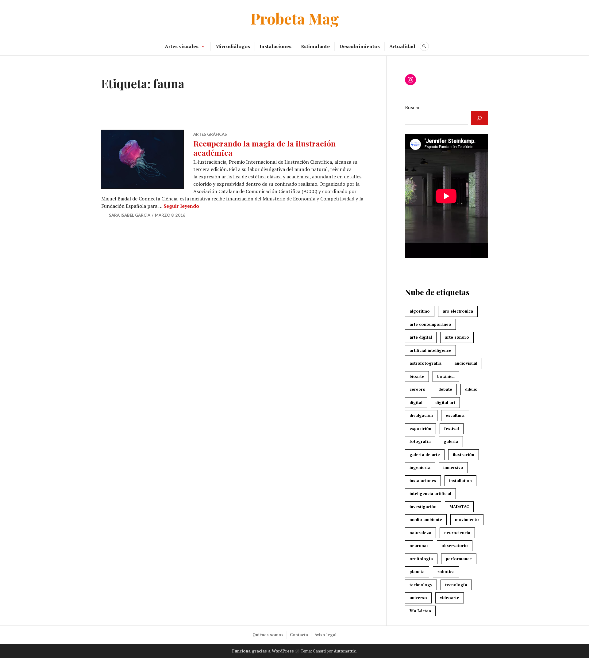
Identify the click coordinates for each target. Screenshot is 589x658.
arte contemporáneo (430, 324)
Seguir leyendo (181, 206)
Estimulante (315, 46)
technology (421, 585)
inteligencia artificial (430, 493)
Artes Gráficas (210, 134)
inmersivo (453, 467)
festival (451, 428)
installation (460, 480)
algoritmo (420, 311)
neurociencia (457, 532)
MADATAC (459, 506)
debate (445, 389)
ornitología (421, 558)
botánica (446, 376)
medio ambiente (426, 519)
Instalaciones (275, 46)
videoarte (449, 597)
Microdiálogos (232, 46)
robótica (446, 571)
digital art (445, 402)
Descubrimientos (359, 46)
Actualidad (402, 46)
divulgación (421, 415)
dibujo (471, 389)
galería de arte (425, 454)
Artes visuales (181, 46)
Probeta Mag (294, 18)
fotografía (420, 441)
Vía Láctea (420, 611)
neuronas (419, 545)
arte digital (421, 337)
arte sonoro (457, 337)
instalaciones (423, 480)
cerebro (417, 389)
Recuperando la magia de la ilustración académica (264, 148)
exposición (420, 428)
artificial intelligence (430, 350)
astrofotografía (425, 363)
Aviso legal (325, 634)
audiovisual (465, 363)
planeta (417, 571)
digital (416, 402)
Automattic (345, 651)
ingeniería (420, 467)
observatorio (454, 545)
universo (418, 597)
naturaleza (420, 532)
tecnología (456, 585)
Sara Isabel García (129, 215)
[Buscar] (479, 118)
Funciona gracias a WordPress (263, 651)
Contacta (299, 634)
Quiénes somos (267, 634)
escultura (455, 415)
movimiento (467, 519)
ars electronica (458, 311)
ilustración (463, 454)
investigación (423, 506)
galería (451, 441)
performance (459, 558)
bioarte (417, 376)
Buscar (412, 107)
